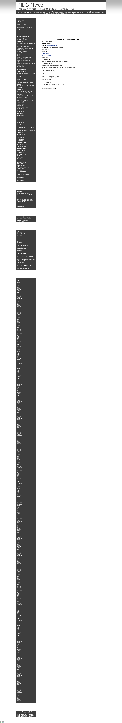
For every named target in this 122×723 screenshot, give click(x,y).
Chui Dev (57, 13)
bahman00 (24, 715)
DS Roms (19, 21)
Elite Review (19, 155)
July (18, 283)
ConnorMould (25, 713)
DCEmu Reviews (21, 257)
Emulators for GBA (21, 134)
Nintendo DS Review (21, 24)
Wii (46, 12)
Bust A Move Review (21, 154)
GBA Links (19, 124)
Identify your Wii (20, 49)
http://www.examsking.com (23, 220)
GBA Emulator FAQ (21, 81)
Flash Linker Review (21, 176)
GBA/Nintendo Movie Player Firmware (25, 127)
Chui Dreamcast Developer (23, 268)
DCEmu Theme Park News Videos (25, 200)
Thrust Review (20, 158)
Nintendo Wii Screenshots (23, 52)
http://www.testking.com (22, 216)
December (19, 295)
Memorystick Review (21, 165)
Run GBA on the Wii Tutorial (23, 46)
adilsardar (24, 716)
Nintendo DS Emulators (22, 39)
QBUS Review (20, 26)
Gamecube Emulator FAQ (23, 82)
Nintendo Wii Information (22, 51)
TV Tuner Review (21, 177)
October (18, 297)
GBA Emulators (20, 139)
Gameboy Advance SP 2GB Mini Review (26, 130)
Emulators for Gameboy (22, 144)
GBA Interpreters (20, 140)
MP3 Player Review (21, 179)
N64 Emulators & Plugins (22, 106)
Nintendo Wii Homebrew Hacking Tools (26, 63)
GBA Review (19, 169)
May (18, 286)
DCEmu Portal (20, 231)
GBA (41, 12)
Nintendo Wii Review (21, 68)
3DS (28, 12)
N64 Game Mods (21, 110)
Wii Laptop (19, 54)
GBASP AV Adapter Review (23, 166)
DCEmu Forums (33, 11)
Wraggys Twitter (20, 206)
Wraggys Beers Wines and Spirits (24, 194)
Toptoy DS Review (21, 29)
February (19, 289)
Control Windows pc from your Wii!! (25, 48)
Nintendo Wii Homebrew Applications (25, 58)
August (18, 282)
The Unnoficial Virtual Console (23, 55)
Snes (37, 12)
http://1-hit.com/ (20, 221)
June (18, 284)
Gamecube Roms (21, 78)
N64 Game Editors (21, 108)
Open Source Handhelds (57, 12)
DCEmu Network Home (22, 11)
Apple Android (67, 12)
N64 (34, 12)
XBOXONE (80, 12)
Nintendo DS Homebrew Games (24, 35)
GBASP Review (20, 168)
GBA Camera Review (21, 171)
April (18, 287)
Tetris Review (20, 157)
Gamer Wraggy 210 (88, 11)
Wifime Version (45, 53)
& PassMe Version (46, 55)
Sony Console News (21, 248)
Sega (95, 11)
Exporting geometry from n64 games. (25, 91)
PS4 (19, 12)
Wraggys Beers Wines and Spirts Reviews (59, 11)
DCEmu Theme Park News (76, 11)
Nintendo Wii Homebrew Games (24, 57)
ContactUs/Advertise (73, 13)
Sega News (19, 242)
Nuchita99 (24, 714)
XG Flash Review (21, 180)
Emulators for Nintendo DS (23, 36)
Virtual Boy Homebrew (22, 150)
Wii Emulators (20, 64)
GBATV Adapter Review (22, 173)
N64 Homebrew (20, 111)
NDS (31, 12)
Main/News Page (20, 19)
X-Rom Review (20, 160)
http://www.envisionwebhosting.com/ (25, 217)
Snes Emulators (20, 115)
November (19, 296)
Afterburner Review (21, 162)
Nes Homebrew (20, 122)
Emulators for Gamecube (23, 85)
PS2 (25, 12)
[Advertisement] (56, 27)
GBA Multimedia (20, 137)
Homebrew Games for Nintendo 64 (25, 95)
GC (44, 12)
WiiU (49, 12)
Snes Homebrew (20, 117)
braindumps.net (20, 219)
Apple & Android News (22, 241)
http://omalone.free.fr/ (52, 45)
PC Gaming (51, 13)
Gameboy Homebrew (22, 146)
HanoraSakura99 (26, 711)
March (18, 288)
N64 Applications (20, 105)
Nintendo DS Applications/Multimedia (25, 38)
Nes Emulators (20, 121)
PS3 (22, 12)
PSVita (99, 11)
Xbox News (19, 250)
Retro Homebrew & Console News (92, 12)
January (18, 290)
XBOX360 (74, 12)
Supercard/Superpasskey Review (24, 27)
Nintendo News (20, 244)
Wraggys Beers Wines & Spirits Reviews (26, 259)
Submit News (64, 13)
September (19, 298)
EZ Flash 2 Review (21, 163)
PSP (103, 11)
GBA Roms (19, 23)
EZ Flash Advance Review (23, 174)
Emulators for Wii (20, 66)
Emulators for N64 (21, 103)
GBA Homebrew (20, 136)
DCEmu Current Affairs (43, 11)
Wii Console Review (21, 69)
